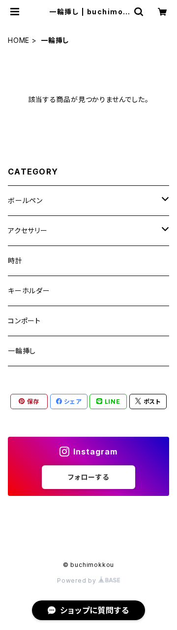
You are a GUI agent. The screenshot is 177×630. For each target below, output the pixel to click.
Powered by (77, 580)
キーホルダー (29, 290)
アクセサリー (28, 230)
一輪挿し (22, 351)
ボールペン (25, 200)
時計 (15, 260)
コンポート (24, 320)
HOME (19, 40)
